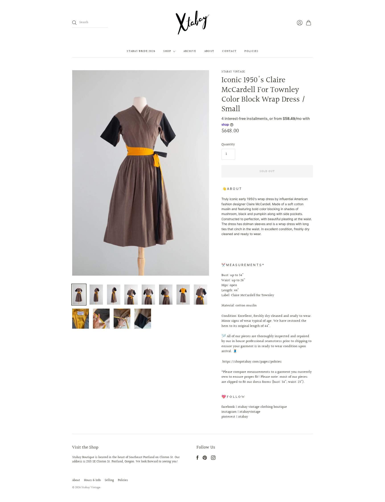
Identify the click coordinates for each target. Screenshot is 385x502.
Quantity (228, 144)
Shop (167, 51)
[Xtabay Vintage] (192, 23)
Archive (189, 51)
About (209, 51)
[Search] (74, 22)
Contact (229, 51)
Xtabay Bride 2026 (141, 51)
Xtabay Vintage (233, 72)
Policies (251, 51)
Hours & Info (92, 480)
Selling (109, 480)
